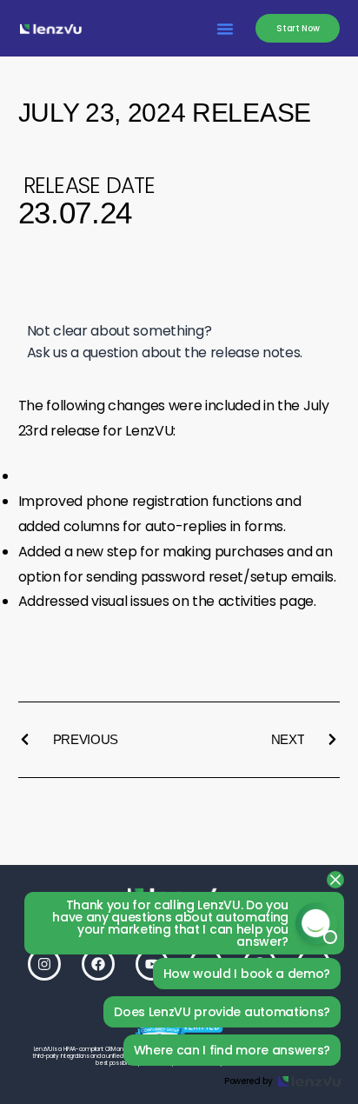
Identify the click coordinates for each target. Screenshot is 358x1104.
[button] (225, 29)
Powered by (248, 1080)
